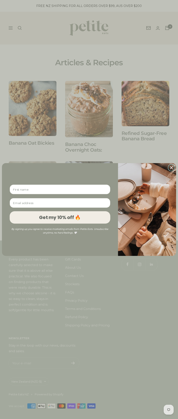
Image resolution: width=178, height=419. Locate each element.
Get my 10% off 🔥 (60, 217)
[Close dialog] (171, 168)
